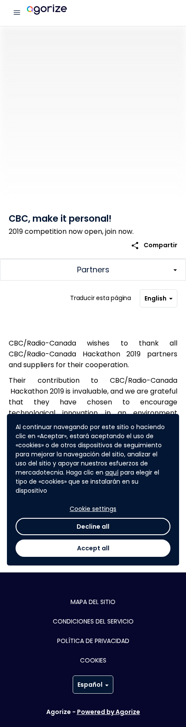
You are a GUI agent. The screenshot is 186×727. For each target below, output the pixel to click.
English (155, 298)
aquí (112, 472)
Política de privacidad (93, 641)
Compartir (154, 245)
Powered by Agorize (108, 712)
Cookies (93, 660)
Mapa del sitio (93, 602)
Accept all (93, 548)
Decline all (93, 526)
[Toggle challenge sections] (93, 270)
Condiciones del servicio (93, 621)
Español (90, 684)
